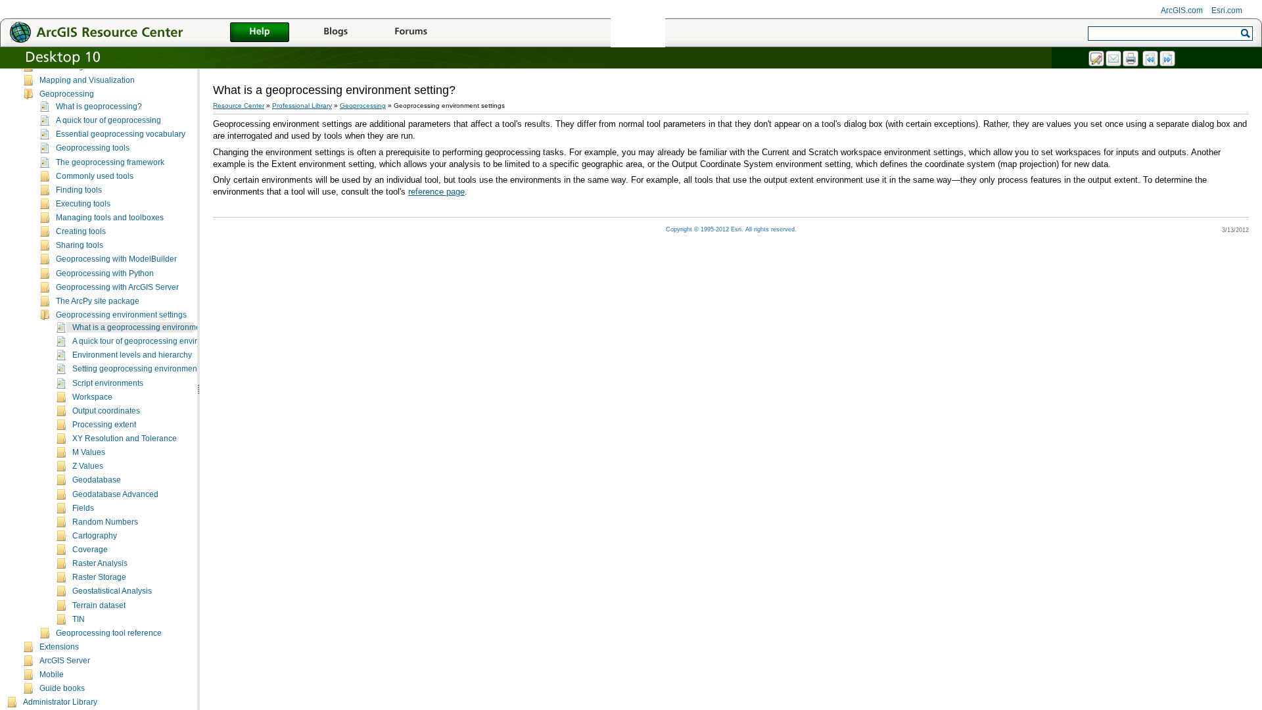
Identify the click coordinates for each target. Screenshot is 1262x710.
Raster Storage (99, 577)
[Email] (1114, 59)
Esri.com (1226, 10)
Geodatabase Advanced (115, 494)
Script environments (107, 383)
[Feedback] (1097, 59)
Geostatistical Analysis (112, 591)
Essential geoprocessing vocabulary (120, 134)
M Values (88, 452)
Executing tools (83, 204)
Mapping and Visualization (87, 80)
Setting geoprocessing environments (137, 369)
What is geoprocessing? (99, 106)
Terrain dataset (99, 605)
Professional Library (302, 105)
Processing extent (104, 425)
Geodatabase (96, 480)
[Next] (1168, 59)
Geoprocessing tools (92, 148)
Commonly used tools (94, 176)
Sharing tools (79, 245)
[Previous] (1150, 59)
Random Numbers (105, 522)
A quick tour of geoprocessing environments (150, 341)
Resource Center (238, 105)
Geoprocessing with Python (105, 273)
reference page (436, 192)
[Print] (1131, 59)
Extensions (59, 647)
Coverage (90, 550)
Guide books (62, 688)
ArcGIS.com (1182, 10)
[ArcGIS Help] (259, 33)
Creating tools (81, 231)
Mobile (51, 674)
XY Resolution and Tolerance (124, 438)
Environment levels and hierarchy (132, 355)
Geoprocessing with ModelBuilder (116, 259)
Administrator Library (60, 702)
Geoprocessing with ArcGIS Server (117, 287)
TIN (78, 619)
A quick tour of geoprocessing (108, 120)
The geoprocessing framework (110, 162)
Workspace (92, 397)
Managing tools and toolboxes (110, 218)
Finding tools (79, 190)
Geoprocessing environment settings (121, 315)
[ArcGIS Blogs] (335, 33)
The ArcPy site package (97, 301)
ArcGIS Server (64, 661)
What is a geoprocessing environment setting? (154, 327)
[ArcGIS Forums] (410, 33)
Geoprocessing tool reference (109, 633)
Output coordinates (106, 411)
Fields (83, 508)
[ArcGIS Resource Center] (125, 32)
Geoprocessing (66, 94)
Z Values (87, 466)
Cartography (94, 536)
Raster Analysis (100, 563)
